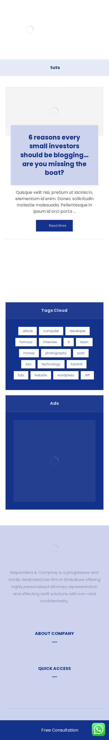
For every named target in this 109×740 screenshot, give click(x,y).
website (41, 375)
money (29, 353)
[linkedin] (62, 616)
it (69, 342)
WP (87, 375)
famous (26, 342)
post (80, 353)
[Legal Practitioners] (30, 29)
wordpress (65, 375)
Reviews (57, 686)
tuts (21, 375)
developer (77, 331)
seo (28, 364)
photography (56, 353)
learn (84, 342)
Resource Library (58, 651)
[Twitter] (54, 616)
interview (50, 342)
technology (51, 364)
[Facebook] (47, 616)
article (27, 331)
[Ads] (54, 461)
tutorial (76, 364)
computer (51, 331)
